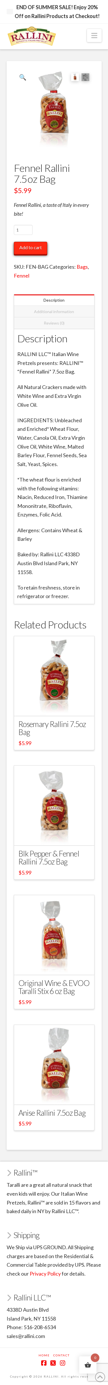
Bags (82, 267)
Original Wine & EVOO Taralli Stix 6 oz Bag (54, 987)
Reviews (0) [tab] (54, 323)
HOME (44, 1355)
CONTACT (61, 1355)
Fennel (21, 275)
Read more (54, 965)
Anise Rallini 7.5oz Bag (52, 1112)
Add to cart (30, 247)
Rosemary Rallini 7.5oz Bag (52, 728)
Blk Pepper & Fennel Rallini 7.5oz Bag (48, 857)
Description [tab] (54, 300)
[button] (94, 35)
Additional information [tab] (54, 311)
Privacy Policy (45, 1273)
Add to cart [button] (56, 706)
